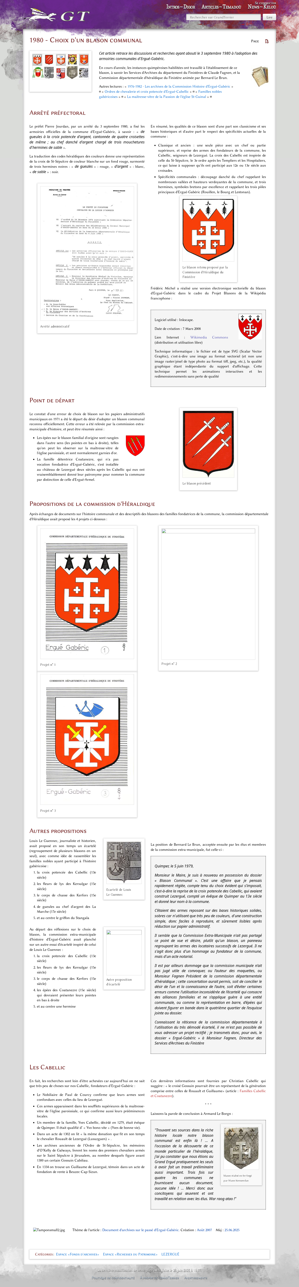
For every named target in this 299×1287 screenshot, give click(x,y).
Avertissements (195, 1278)
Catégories (44, 1254)
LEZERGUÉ (170, 1254)
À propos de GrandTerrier (159, 1278)
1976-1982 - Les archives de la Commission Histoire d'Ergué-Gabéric (179, 86)
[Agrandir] (86, 85)
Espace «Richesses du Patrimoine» (130, 1254)
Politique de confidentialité (113, 1278)
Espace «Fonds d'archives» (77, 1254)
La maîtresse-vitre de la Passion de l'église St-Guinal (166, 97)
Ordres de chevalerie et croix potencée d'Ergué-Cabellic (147, 91)
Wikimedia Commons (209, 337)
